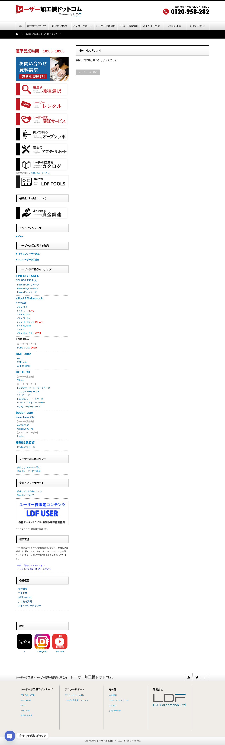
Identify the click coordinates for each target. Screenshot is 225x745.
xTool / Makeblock (29, 298)
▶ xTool (19, 236)
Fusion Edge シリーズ (27, 288)
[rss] (188, 677)
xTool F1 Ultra (23, 314)
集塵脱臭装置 (25, 442)
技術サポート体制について (30, 491)
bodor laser (24, 412)
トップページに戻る (87, 72)
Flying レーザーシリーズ (28, 406)
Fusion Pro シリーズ (27, 292)
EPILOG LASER (27, 276)
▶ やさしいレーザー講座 (28, 254)
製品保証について (25, 495)
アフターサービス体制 (74, 695)
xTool (23, 705)
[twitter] (196, 677)
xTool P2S (22, 307)
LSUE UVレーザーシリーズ (30, 399)
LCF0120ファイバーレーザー (31, 402)
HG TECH (23, 372)
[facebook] (205, 677)
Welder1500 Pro (25, 429)
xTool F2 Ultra (23, 318)
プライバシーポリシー (28, 605)
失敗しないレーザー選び (28, 467)
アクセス (21, 593)
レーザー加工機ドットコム (109, 741)
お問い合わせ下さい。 (41, 173)
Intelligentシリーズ (26, 447)
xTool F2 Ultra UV (25, 322)
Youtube (60, 651)
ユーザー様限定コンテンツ (76, 700)
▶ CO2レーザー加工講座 (27, 259)
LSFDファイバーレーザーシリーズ (33, 388)
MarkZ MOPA (28, 348)
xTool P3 (21, 311)
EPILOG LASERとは (27, 280)
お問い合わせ (24, 597)
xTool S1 (21, 329)
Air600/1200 (23, 425)
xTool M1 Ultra (24, 326)
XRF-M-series (23, 366)
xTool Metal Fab (24, 333)
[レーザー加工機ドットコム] (49, 15)
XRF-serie (22, 362)
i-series (20, 436)
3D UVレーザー (24, 395)
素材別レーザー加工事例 (28, 471)
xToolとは (21, 302)
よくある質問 (24, 601)
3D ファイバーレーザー (28, 391)
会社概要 (21, 588)
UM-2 (19, 358)
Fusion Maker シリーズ (28, 285)
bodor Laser (26, 700)
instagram (42, 651)
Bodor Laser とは (25, 417)
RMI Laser (23, 354)
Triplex (20, 380)
